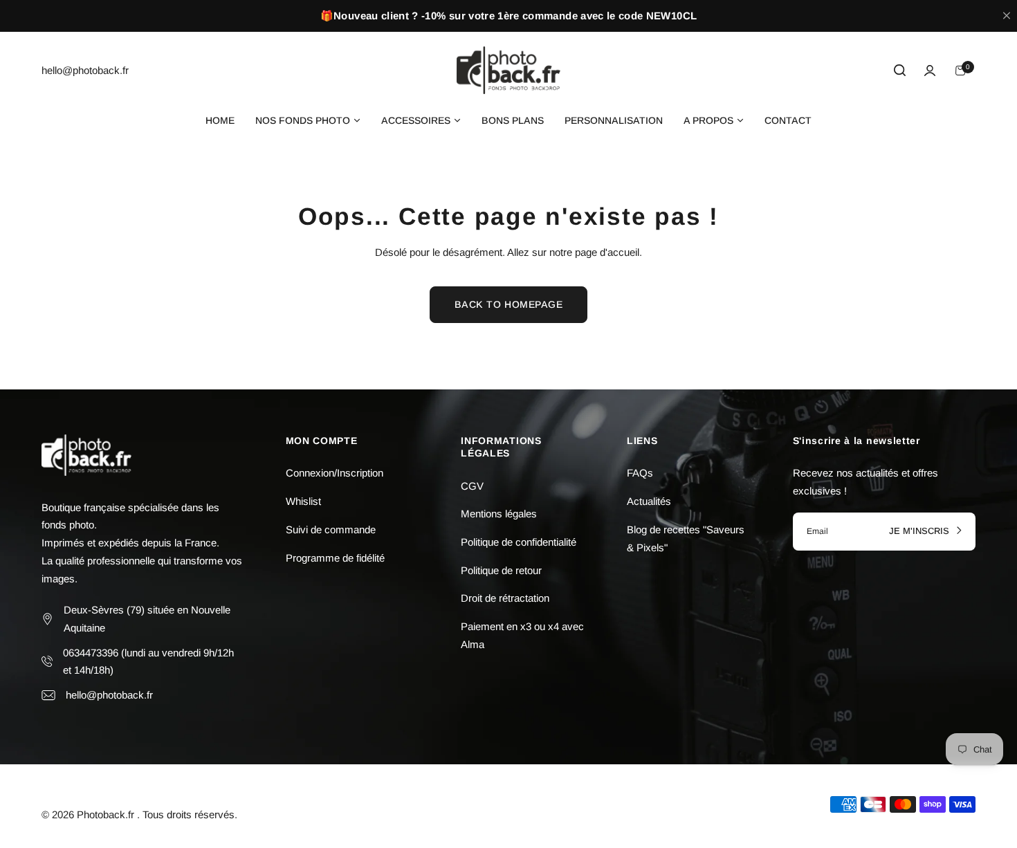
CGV (472, 486)
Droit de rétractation (505, 598)
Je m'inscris (920, 531)
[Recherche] (899, 70)
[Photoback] (508, 70)
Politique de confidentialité (518, 542)
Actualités (649, 501)
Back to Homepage (509, 304)
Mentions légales (499, 513)
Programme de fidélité (335, 558)
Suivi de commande (331, 529)
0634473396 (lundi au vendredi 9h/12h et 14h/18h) (148, 661)
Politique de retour (501, 570)
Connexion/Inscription (334, 473)
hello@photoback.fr (109, 695)
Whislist (303, 501)
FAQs (640, 473)
